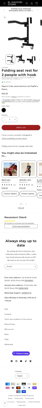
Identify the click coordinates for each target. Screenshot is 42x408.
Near (6, 309)
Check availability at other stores (14, 138)
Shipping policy (21, 402)
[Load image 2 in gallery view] (21, 59)
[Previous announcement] (4, 9)
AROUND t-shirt (25, 180)
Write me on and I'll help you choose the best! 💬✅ (21, 101)
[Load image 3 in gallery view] (31, 59)
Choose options (10, 194)
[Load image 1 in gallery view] (10, 59)
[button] (4, 3)
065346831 (29, 280)
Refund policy (19, 398)
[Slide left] (2, 59)
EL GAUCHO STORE (19, 395)
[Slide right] (39, 59)
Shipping (14, 96)
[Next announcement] (37, 9)
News (6, 334)
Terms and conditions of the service (18, 319)
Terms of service (9, 402)
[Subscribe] (34, 266)
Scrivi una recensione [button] (21, 226)
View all (21, 208)
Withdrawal (8, 344)
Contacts (7, 314)
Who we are (9, 329)
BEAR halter (6, 180)
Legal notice (22, 405)
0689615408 (23, 288)
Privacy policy (29, 398)
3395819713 (26, 293)
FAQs (6, 339)
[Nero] (4, 110)
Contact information (34, 402)
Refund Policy (9, 324)
